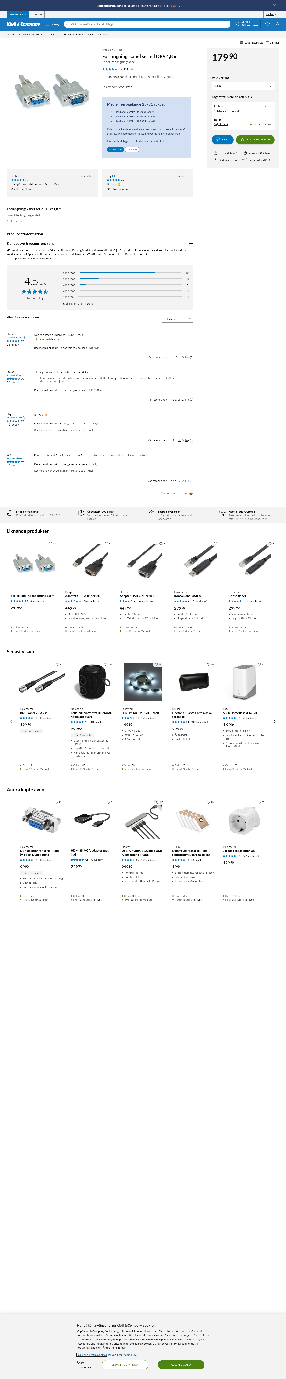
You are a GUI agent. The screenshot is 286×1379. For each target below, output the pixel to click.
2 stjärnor (69, 290)
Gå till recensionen (21, 189)
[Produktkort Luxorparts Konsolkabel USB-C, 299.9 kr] (252, 563)
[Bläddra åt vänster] (11, 721)
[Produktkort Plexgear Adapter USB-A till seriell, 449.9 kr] (88, 563)
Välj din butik (221, 124)
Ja (179, 357)
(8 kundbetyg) (37, 601)
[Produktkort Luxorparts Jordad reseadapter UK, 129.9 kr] (244, 820)
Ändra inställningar (84, 1364)
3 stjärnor (69, 284)
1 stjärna (68, 296)
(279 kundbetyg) (250, 855)
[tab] (18, 14)
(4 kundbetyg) (146, 601)
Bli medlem (115, 149)
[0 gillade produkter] (267, 23)
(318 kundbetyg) (98, 722)
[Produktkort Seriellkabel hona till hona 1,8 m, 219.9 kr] (34, 563)
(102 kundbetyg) (199, 722)
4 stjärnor (69, 278)
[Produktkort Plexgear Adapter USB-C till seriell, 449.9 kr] (143, 563)
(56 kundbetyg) (249, 717)
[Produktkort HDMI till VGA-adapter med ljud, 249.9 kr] (92, 820)
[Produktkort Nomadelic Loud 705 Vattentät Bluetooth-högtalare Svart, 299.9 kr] (92, 682)
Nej (187, 357)
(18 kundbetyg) (46, 859)
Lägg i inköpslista (253, 42)
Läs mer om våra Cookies (92, 1354)
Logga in (132, 149)
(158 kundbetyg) (148, 717)
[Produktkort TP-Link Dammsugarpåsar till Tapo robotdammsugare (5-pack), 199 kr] (194, 820)
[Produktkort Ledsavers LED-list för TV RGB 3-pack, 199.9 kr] (143, 682)
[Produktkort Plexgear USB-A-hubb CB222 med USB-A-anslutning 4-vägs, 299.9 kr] (143, 820)
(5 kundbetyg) (200, 601)
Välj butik (35, 630)
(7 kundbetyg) (254, 601)
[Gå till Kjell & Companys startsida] (25, 24)
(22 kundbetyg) (199, 859)
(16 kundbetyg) (92, 601)
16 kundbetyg (131, 69)
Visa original (86, 429)
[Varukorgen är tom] (277, 23)
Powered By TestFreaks (174, 492)
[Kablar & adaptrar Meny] (45, 34)
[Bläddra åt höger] (274, 721)
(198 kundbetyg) (148, 859)
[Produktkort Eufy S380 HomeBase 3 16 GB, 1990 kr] (244, 682)
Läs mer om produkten (117, 87)
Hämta (226, 139)
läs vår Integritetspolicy (122, 1354)
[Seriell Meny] (59, 34)
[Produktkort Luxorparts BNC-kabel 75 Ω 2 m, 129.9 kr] (41, 682)
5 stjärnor (69, 272)
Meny (55, 24)
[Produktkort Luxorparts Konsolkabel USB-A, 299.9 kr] (197, 563)
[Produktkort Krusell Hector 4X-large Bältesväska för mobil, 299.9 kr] (194, 682)
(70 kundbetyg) (97, 859)
